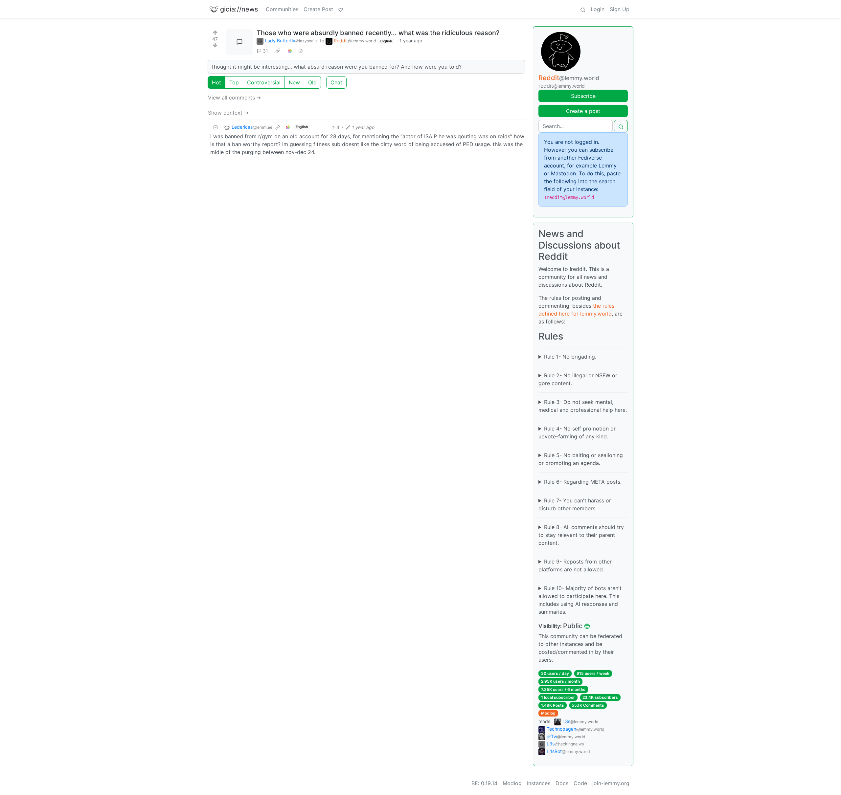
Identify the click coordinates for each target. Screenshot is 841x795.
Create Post (318, 9)
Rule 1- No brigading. (570, 356)
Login (597, 9)
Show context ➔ (228, 112)
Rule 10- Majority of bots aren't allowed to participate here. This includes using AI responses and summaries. (580, 600)
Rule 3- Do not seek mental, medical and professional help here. (582, 406)
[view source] (300, 51)
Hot (216, 82)
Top (234, 82)
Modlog (548, 713)
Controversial (264, 82)
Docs (562, 783)
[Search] (583, 9)
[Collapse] (215, 127)
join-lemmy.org (610, 783)
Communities (282, 9)
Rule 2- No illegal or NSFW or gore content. (577, 379)
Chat (336, 82)
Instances (538, 783)
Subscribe (583, 96)
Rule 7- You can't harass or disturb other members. (574, 504)
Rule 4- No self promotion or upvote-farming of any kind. (577, 432)
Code (580, 783)
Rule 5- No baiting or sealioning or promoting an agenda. (580, 459)
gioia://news (239, 9)
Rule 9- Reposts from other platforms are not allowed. (575, 565)
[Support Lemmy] (341, 9)
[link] (278, 51)
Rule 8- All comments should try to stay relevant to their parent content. (581, 535)
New (294, 82)
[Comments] (239, 42)
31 (265, 51)
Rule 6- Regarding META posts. (583, 481)
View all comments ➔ (234, 97)
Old (312, 82)
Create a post (583, 111)
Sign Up (619, 9)
